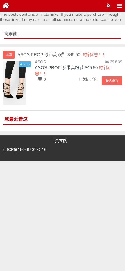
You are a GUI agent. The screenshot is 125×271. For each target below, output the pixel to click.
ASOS (40, 62)
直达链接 (112, 81)
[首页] (6, 6)
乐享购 (61, 141)
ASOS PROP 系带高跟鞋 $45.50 (66, 67)
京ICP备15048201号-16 (25, 149)
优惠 (8, 55)
